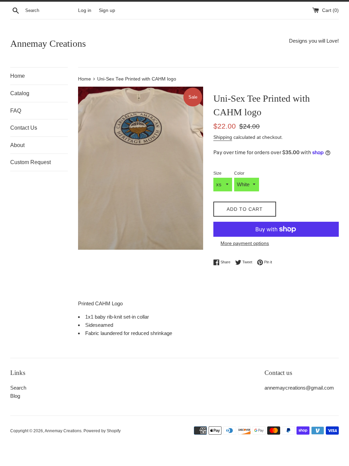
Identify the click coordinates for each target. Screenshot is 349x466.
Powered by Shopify (102, 430)
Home (17, 76)
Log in (84, 10)
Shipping (222, 137)
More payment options (245, 243)
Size (217, 173)
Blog (15, 396)
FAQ (15, 111)
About (17, 145)
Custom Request (30, 162)
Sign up (107, 10)
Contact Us (23, 128)
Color (239, 173)
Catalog (19, 93)
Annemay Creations (48, 43)
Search (18, 388)
